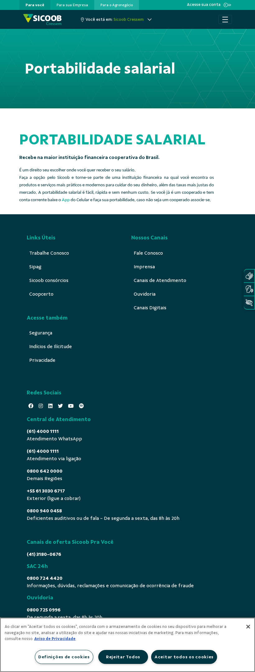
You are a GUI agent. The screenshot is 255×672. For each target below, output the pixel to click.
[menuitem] (34, 5)
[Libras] (249, 276)
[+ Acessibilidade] (249, 302)
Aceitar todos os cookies (184, 656)
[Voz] (249, 289)
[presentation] (34, 5)
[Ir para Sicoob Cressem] (42, 19)
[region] (127, 645)
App (66, 200)
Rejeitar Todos (123, 656)
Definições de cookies (64, 656)
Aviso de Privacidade (55, 639)
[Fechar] (248, 626)
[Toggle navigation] (225, 19)
